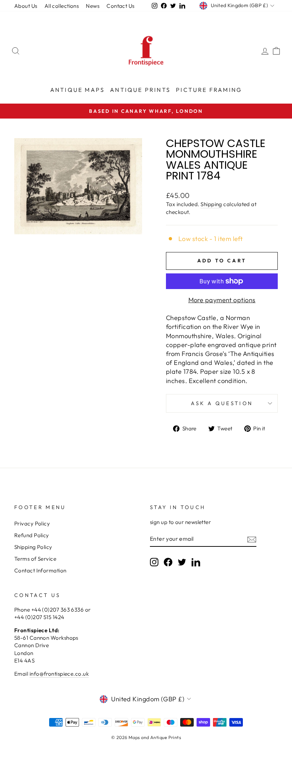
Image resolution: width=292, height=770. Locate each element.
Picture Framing (209, 89)
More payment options (222, 300)
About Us (25, 5)
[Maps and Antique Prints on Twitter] (182, 561)
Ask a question (222, 403)
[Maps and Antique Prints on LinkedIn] (196, 561)
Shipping (211, 204)
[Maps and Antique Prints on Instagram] (154, 561)
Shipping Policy (33, 547)
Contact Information (40, 570)
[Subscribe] (251, 539)
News (92, 5)
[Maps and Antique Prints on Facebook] (168, 561)
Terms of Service (35, 558)
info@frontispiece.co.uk (59, 673)
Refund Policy (31, 535)
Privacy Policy (32, 523)
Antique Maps (77, 89)
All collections (62, 5)
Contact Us (120, 5)
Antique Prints (140, 89)
